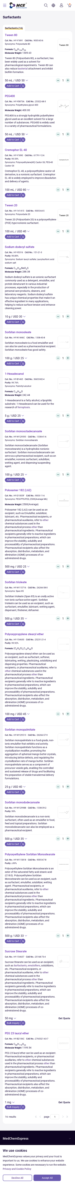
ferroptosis (24, 407)
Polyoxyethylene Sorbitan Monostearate (30, 854)
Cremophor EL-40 (16, 150)
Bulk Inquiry (13, 1023)
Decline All (17, 1178)
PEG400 (10, 96)
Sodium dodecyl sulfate (19, 247)
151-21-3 (38, 252)
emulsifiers (34, 965)
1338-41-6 (41, 437)
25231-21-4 (40, 639)
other (45, 520)
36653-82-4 (39, 379)
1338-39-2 (41, 808)
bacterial (23, 68)
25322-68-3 (40, 101)
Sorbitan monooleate (18, 332)
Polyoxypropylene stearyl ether (24, 634)
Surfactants (20, 965)
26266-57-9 (42, 735)
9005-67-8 (41, 860)
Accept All (47, 1178)
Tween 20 (11, 205)
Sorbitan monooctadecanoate (23, 431)
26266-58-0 (42, 587)
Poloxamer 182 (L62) (18, 490)
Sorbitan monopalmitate (20, 729)
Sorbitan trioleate (16, 582)
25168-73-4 (40, 957)
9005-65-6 (38, 40)
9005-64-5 (39, 211)
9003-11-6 (40, 495)
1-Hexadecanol (14, 373)
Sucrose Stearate (16, 951)
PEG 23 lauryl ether (17, 1033)
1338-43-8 (40, 337)
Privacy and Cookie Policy (17, 1169)
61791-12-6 (39, 155)
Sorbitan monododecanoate (22, 802)
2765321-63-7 (41, 1039)
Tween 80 (11, 35)
